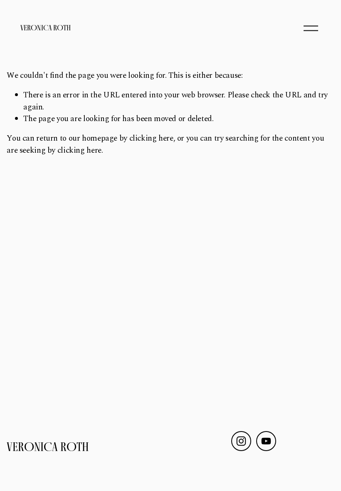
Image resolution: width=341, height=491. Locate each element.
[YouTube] (266, 441)
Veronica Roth (45, 27)
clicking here (151, 138)
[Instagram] (241, 441)
